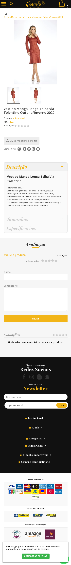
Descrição (16, 167)
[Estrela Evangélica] (35, 4)
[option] (14, 95)
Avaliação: (9, 125)
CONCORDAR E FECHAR (35, 556)
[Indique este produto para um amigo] (38, 149)
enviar (35, 318)
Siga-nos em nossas (35, 365)
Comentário (11, 285)
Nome (7, 272)
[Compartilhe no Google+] (33, 149)
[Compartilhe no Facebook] (24, 149)
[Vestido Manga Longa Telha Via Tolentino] (13, 95)
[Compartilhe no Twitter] (29, 149)
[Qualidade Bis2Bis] (16, 538)
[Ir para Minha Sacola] (61, 3)
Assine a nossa (35, 384)
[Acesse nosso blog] (39, 377)
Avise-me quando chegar (23, 140)
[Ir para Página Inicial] (6, 14)
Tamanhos (17, 219)
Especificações (21, 228)
